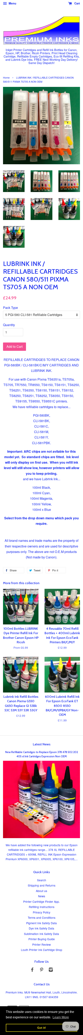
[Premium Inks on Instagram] (51, 970)
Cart (77, 3)
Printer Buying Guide (41, 939)
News (41, 896)
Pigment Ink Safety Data (41, 923)
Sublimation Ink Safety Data (41, 934)
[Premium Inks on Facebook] (32, 970)
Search (41, 880)
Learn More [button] (61, 1017)
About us (41, 891)
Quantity (9, 324)
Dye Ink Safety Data (41, 928)
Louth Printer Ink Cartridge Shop (41, 950)
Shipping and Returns (41, 885)
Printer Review (41, 944)
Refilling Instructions (41, 907)
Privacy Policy (41, 912)
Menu (12, 3)
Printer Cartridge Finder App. (41, 901)
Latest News (41, 744)
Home (6, 77)
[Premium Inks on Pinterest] (41, 970)
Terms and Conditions (41, 917)
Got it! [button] (41, 1027)
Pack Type (10, 307)
